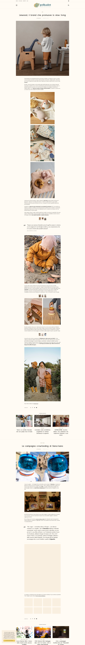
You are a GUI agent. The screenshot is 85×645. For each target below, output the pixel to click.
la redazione (38, 18)
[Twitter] (34, 459)
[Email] (36, 459)
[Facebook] (32, 459)
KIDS (24, 480)
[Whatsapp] (30, 459)
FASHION (60, 480)
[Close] (15, 631)
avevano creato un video (40, 571)
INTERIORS (42, 480)
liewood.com (36, 455)
